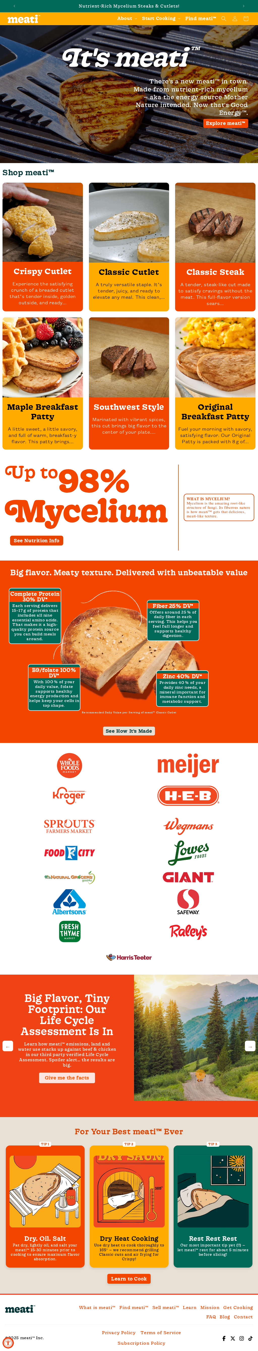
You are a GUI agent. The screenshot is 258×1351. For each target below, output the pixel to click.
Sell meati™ (165, 1307)
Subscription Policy (141, 1343)
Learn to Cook (129, 1278)
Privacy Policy (119, 1332)
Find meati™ (134, 1307)
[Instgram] (241, 1338)
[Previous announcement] (14, 6)
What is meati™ (97, 1307)
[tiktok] (250, 1338)
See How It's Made (129, 731)
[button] (126, 18)
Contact (243, 1316)
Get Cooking (238, 1307)
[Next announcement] (243, 6)
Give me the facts (67, 1077)
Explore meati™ (225, 123)
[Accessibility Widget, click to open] (8, 1342)
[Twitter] (232, 1338)
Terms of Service (161, 1332)
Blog (225, 1316)
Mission (209, 1307)
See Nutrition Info (36, 540)
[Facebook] (224, 1338)
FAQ (211, 1316)
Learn (190, 1307)
